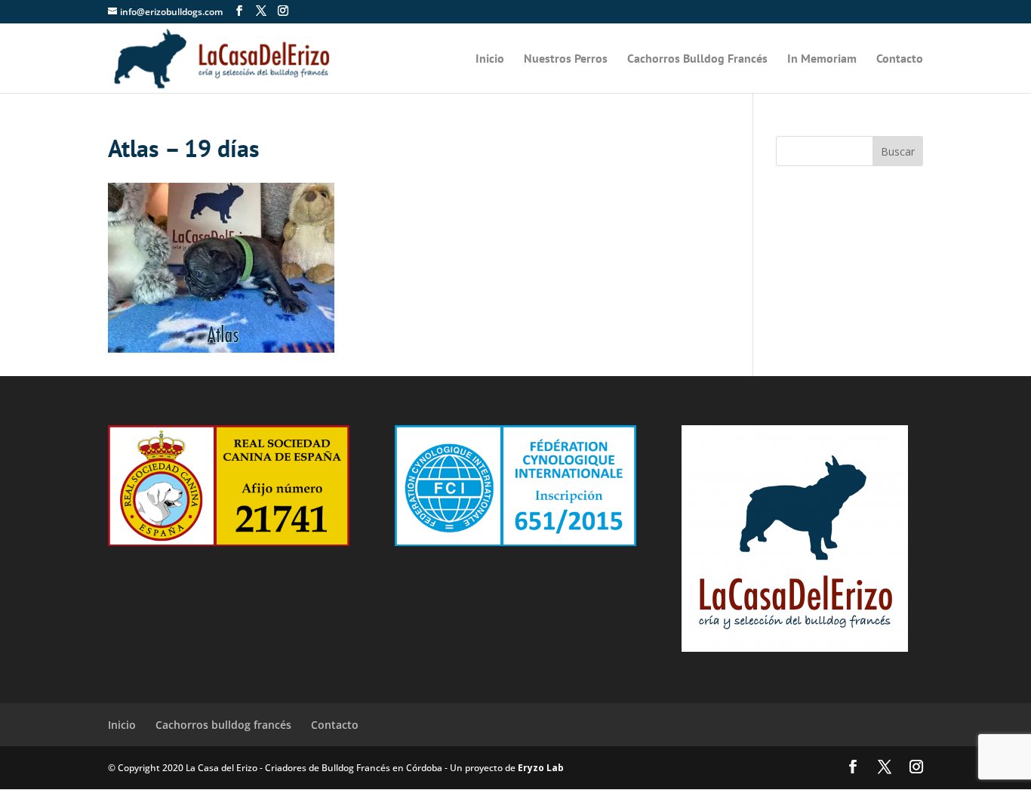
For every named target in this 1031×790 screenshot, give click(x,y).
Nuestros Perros (566, 59)
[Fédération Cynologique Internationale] (515, 541)
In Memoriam (822, 59)
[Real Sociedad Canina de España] (228, 541)
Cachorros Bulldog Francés (697, 59)
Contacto (899, 59)
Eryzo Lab (541, 767)
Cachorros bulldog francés (223, 724)
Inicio (489, 59)
